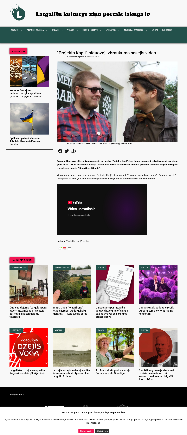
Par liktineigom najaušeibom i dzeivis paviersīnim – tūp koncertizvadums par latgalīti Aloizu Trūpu (156, 375)
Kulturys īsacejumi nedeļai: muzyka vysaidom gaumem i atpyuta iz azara (25, 93)
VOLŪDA (101, 267)
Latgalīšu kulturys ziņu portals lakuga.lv (93, 14)
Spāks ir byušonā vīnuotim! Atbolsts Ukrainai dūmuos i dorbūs (25, 141)
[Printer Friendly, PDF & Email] (65, 248)
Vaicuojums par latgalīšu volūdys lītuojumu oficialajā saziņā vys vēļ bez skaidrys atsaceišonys (112, 312)
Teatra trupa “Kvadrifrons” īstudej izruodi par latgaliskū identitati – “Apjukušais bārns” (70, 310)
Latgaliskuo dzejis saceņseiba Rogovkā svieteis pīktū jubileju (27, 372)
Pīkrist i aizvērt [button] (86, 431)
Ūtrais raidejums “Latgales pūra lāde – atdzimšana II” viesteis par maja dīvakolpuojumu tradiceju (28, 312)
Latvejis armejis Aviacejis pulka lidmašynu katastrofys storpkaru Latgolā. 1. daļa (71, 373)
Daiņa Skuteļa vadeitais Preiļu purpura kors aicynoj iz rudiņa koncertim (156, 310)
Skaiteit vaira (102, 431)
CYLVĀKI (101, 330)
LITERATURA (16, 330)
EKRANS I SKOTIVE (19, 267)
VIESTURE (58, 330)
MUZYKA (144, 267)
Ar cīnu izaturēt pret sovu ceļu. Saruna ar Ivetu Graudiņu (113, 372)
